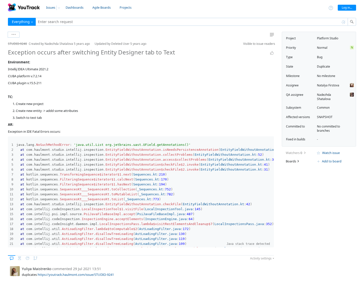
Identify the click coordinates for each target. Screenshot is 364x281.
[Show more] (14, 35)
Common (323, 107)
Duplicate (323, 66)
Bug (319, 57)
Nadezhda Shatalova (324, 97)
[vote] (272, 53)
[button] (4, 44)
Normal (322, 48)
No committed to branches (328, 128)
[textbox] (192, 22)
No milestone (326, 76)
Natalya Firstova (328, 85)
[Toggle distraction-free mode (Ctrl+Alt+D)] (272, 35)
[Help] (331, 7)
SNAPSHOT (325, 117)
